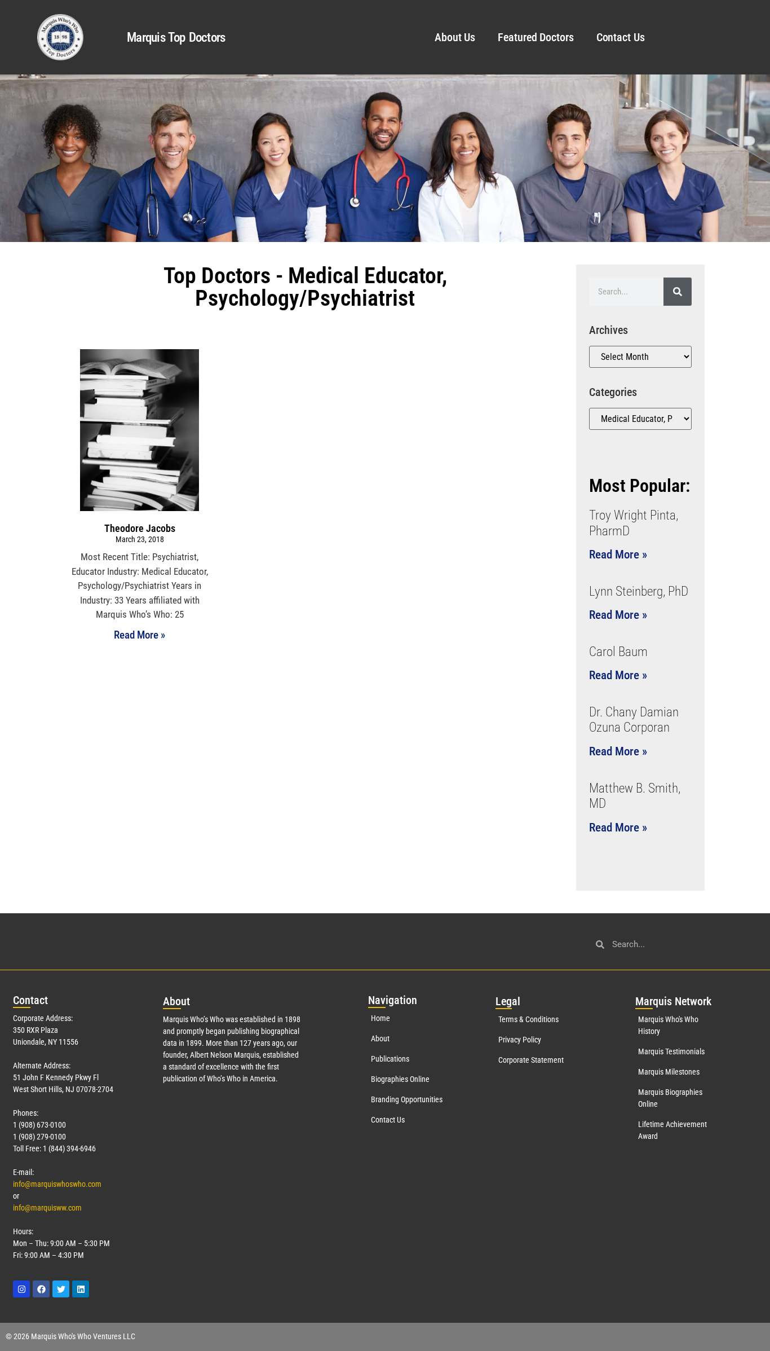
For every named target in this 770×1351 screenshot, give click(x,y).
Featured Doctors (535, 37)
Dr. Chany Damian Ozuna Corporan (634, 720)
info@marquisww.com (47, 1207)
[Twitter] (60, 1288)
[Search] (677, 292)
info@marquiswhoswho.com (57, 1184)
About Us (455, 37)
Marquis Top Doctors (176, 37)
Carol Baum (618, 651)
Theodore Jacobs (139, 528)
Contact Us (620, 37)
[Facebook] (41, 1288)
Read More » (139, 634)
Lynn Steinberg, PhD (638, 591)
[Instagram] (21, 1288)
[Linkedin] (80, 1288)
